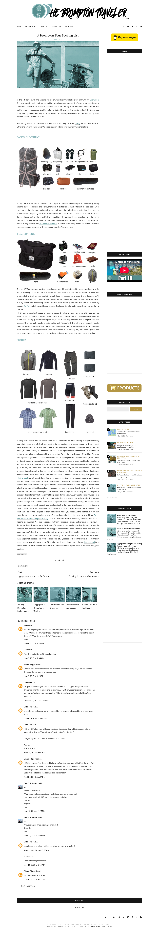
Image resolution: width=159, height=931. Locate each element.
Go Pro (27, 306)
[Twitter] (132, 26)
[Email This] (19, 566)
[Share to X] (24, 566)
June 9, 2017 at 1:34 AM (34, 658)
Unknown (28, 682)
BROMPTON (30, 26)
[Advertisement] (124, 601)
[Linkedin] (123, 917)
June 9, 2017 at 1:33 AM (34, 643)
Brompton (94, 100)
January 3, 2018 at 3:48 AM (35, 718)
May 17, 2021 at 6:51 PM (34, 879)
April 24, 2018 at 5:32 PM (34, 752)
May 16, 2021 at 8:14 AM (34, 865)
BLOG (19, 26)
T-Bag (77, 123)
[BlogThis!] (21, 566)
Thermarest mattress (48, 223)
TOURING (44, 26)
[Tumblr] (137, 917)
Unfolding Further (125, 443)
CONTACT (69, 26)
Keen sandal (89, 542)
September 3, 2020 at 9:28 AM (36, 850)
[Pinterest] (141, 26)
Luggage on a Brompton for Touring (39, 607)
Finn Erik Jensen (31, 783)
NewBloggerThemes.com (100, 926)
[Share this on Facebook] (53, 560)
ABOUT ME (57, 26)
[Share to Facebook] (26, 566)
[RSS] (141, 917)
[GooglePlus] (114, 917)
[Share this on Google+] (59, 560)
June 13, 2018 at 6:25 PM (34, 811)
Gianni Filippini (30, 664)
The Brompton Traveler (77, 925)
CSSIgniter (62, 926)
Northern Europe (124, 429)
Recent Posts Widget (112, 497)
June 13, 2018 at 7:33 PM (34, 835)
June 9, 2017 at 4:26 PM (34, 676)
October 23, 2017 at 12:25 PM (36, 700)
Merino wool (22, 478)
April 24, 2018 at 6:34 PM (34, 777)
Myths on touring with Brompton (128, 529)
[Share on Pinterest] (63, 560)
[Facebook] (137, 26)
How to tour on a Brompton (128, 485)
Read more (129, 436)
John (26, 625)
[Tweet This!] (56, 560)
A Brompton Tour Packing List (58, 35)
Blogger (108, 925)
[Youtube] (123, 26)
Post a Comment (28, 886)
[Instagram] (128, 26)
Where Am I (79, 908)
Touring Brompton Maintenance (23, 607)
